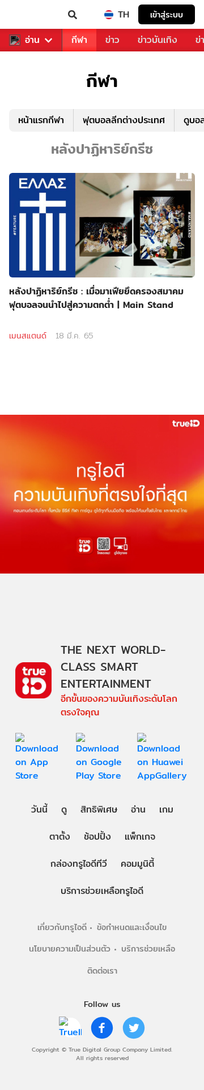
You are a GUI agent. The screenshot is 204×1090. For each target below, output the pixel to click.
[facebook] (102, 1028)
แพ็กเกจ (140, 837)
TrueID (31, 14)
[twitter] (133, 1028)
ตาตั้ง (59, 837)
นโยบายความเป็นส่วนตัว (69, 948)
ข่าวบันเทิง (157, 40)
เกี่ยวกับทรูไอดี (62, 926)
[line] (70, 1028)
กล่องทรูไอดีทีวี (78, 864)
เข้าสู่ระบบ (166, 14)
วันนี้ (39, 809)
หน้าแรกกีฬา (41, 120)
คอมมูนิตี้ (137, 864)
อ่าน (32, 40)
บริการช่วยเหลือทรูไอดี (102, 891)
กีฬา (79, 40)
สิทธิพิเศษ (98, 809)
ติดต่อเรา (102, 970)
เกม (166, 809)
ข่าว (112, 40)
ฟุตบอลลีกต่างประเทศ (124, 120)
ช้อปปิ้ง (97, 837)
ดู (64, 809)
